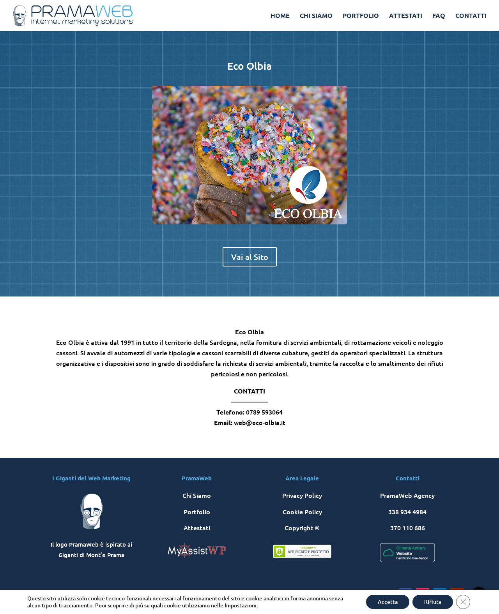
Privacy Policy (302, 495)
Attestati (197, 527)
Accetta (388, 601)
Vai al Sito (249, 257)
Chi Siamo (196, 495)
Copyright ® (302, 527)
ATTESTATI (405, 16)
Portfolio (197, 511)
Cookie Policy (302, 511)
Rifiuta (432, 601)
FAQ (438, 16)
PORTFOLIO (361, 16)
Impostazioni (241, 605)
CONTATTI (471, 16)
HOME (280, 16)
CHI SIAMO (316, 16)
